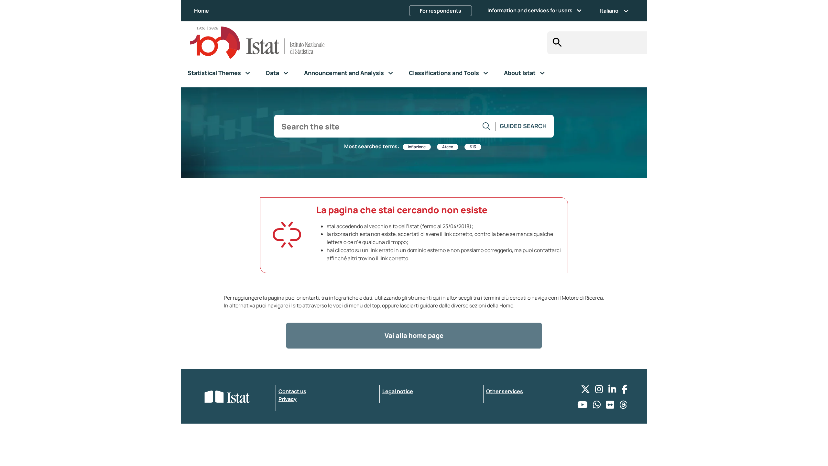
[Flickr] (610, 406)
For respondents (440, 10)
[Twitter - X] (585, 391)
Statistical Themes (214, 73)
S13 (473, 147)
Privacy (287, 399)
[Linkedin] (612, 391)
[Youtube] (582, 406)
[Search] (555, 42)
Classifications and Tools (444, 73)
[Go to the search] (487, 126)
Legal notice (397, 391)
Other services (504, 391)
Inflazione (417, 147)
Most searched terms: (371, 146)
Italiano (609, 10)
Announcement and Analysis (344, 73)
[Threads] (623, 406)
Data (272, 73)
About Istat (520, 73)
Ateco (447, 147)
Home (201, 10)
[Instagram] (599, 391)
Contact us (292, 391)
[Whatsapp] (597, 406)
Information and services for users (529, 10)
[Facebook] (624, 391)
